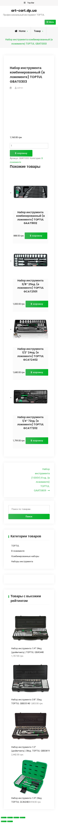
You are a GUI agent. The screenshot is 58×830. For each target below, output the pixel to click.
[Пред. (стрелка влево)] (4, 821)
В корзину (21, 153)
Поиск (29, 516)
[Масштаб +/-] (22, 817)
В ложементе (18, 551)
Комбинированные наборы (25, 556)
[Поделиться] (10, 817)
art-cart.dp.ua (24, 10)
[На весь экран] (16, 817)
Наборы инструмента (22, 561)
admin (20, 87)
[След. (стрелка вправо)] (10, 821)
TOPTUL (15, 545)
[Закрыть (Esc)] (4, 817)
